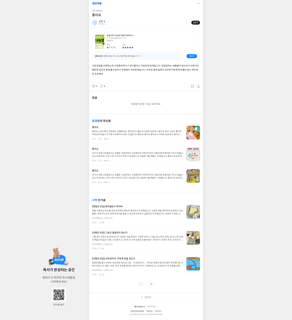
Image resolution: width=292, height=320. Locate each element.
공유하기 (198, 86)
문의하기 (158, 311)
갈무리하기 (192, 86)
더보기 (198, 3)
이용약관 (149, 311)
